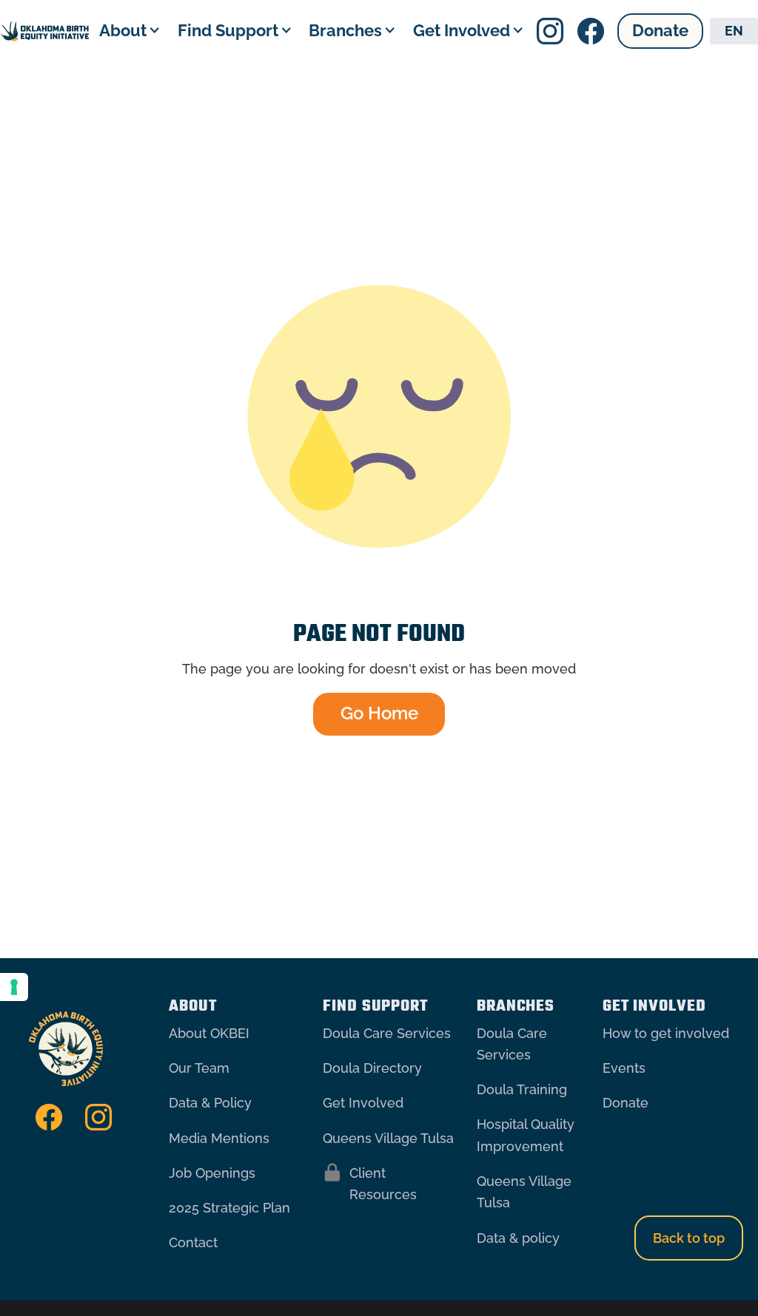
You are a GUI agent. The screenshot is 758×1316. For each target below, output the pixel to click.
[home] (44, 31)
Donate (660, 30)
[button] (128, 30)
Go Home (379, 713)
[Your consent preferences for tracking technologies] (14, 987)
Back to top (689, 1238)
